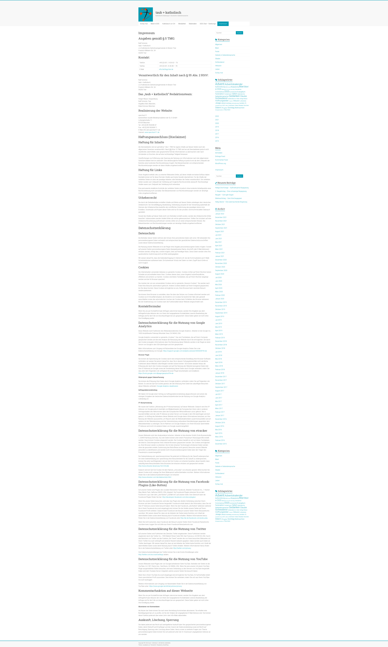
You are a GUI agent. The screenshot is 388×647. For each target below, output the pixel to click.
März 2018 (219, 366)
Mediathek (182, 24)
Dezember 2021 (221, 217)
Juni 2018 (218, 355)
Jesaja (218, 103)
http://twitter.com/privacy (182, 548)
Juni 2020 (218, 281)
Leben (217, 69)
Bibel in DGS (155, 24)
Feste (217, 51)
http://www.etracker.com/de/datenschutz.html (154, 477)
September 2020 (221, 270)
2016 (217, 137)
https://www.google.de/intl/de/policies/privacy (165, 586)
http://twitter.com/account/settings (150, 554)
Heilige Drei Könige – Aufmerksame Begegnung (232, 188)
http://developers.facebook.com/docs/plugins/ (179, 497)
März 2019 (219, 334)
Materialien (193, 24)
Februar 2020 (220, 295)
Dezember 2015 (221, 444)
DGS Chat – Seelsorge (208, 24)
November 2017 (221, 380)
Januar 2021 (219, 256)
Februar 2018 (220, 369)
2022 (217, 116)
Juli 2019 (218, 320)
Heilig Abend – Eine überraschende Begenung (231, 202)
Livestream (231, 105)
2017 (217, 134)
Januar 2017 (219, 415)
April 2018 (218, 362)
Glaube (217, 59)
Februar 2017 (220, 412)
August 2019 (219, 316)
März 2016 (219, 437)
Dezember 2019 (221, 302)
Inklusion (218, 66)
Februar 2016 (220, 440)
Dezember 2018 (221, 341)
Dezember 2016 (221, 419)
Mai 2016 (218, 430)
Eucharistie (233, 92)
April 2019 (218, 331)
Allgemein (218, 44)
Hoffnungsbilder (222, 101)
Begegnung (235, 87)
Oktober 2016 (220, 423)
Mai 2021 (218, 242)
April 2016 (218, 433)
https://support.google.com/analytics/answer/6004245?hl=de (185, 351)
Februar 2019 (220, 338)
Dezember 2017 (221, 377)
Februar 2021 (220, 253)
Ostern (218, 107)
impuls (231, 101)
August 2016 (219, 426)
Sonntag (231, 108)
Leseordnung (218, 105)
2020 (217, 123)
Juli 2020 (218, 277)
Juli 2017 (218, 394)
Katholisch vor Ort (168, 24)
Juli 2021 (218, 235)
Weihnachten (239, 108)
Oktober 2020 (220, 267)
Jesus (223, 103)
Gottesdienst (219, 62)
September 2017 (221, 387)
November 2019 (221, 306)
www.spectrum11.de (152, 132)
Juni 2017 (218, 398)
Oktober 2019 (220, 309)
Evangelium (241, 92)
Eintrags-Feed (220, 156)
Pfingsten (224, 108)
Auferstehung (220, 87)
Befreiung (228, 87)
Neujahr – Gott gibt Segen (224, 195)
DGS (227, 91)
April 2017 (218, 405)
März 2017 (219, 408)
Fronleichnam (228, 94)
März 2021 (219, 249)
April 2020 (218, 288)
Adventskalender (234, 84)
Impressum (223, 24)
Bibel (217, 48)
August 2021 (219, 231)
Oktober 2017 (220, 384)
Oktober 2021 (220, 224)
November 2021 (221, 221)
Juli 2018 (218, 352)
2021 (217, 120)
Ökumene (227, 110)
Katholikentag (235, 103)
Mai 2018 (218, 359)
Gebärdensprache (222, 96)
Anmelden (218, 153)
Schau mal (144, 24)
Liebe (226, 105)
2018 (217, 130)
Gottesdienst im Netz (233, 98)
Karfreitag (228, 103)
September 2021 (221, 228)
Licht (223, 105)
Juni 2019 (218, 323)
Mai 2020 (218, 285)
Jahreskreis (243, 101)
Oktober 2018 (220, 348)
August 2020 (219, 274)
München (246, 105)
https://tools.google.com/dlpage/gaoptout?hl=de (155, 373)
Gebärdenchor (241, 94)
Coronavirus (219, 92)
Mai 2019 (218, 327)
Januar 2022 (219, 214)
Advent (219, 84)
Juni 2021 (218, 239)
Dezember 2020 (221, 260)
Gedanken (234, 96)
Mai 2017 (218, 401)
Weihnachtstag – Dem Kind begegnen (228, 198)
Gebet (234, 94)
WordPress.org (220, 163)
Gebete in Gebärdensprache (225, 55)
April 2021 (218, 246)
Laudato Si (242, 103)
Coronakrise (238, 89)
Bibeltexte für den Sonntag (228, 89)
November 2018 (221, 345)
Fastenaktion (219, 94)
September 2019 (221, 313)
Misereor (241, 105)
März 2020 (219, 292)
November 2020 (221, 263)
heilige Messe (243, 98)
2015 (217, 141)
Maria (236, 105)
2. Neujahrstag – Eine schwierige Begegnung (231, 191)
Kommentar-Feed (221, 160)
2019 (217, 127)
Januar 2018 (219, 373)
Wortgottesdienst (219, 110)
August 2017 (219, 391)
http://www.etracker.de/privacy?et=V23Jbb (153, 466)
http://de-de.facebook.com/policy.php (194, 518)
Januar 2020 (219, 299)
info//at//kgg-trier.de (166, 69)
